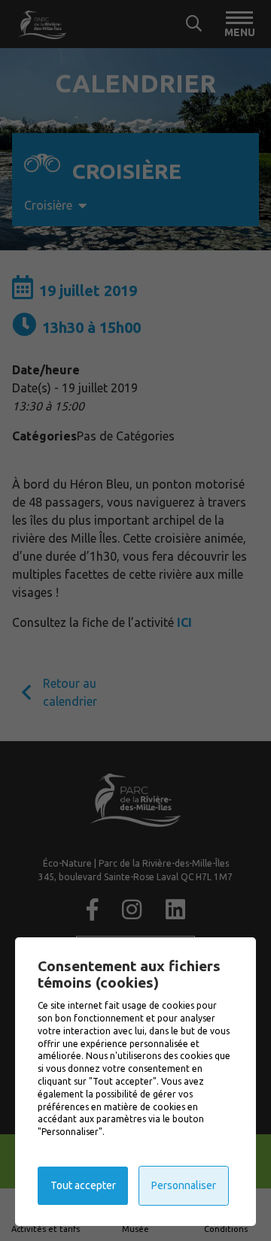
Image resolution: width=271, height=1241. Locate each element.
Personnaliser (183, 1185)
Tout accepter (83, 1185)
